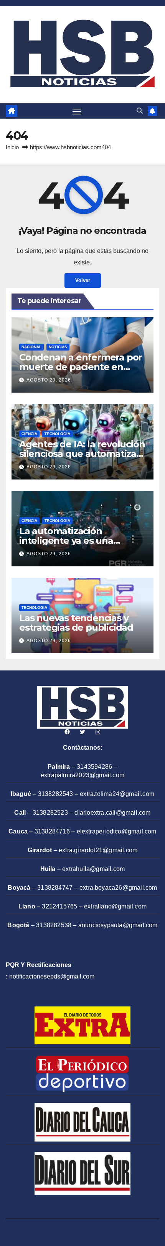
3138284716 (52, 831)
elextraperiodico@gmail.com (117, 831)
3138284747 (55, 887)
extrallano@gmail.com (115, 906)
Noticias (58, 347)
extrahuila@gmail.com (93, 869)
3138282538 (53, 925)
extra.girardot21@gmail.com (98, 850)
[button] (140, 111)
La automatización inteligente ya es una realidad (66, 540)
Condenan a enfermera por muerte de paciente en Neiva (80, 367)
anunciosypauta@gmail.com (118, 925)
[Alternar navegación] (77, 111)
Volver (82, 280)
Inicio (12, 147)
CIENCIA (29, 434)
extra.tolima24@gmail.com (117, 794)
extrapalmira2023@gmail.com (82, 775)
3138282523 (50, 812)
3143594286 (94, 766)
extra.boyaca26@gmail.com (118, 887)
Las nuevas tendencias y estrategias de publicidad (76, 622)
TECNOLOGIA (57, 434)
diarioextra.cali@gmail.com (112, 812)
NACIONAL (31, 347)
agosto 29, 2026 (48, 380)
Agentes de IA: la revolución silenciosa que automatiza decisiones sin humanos (82, 454)
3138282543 (55, 794)
